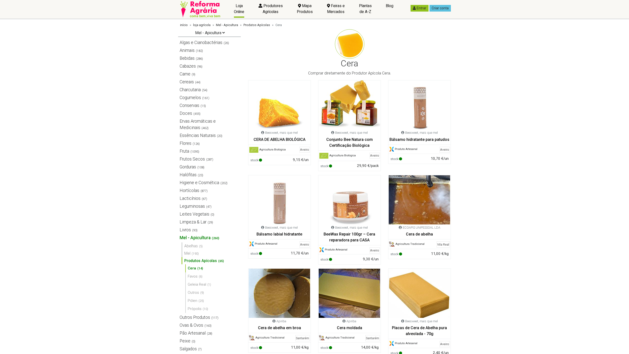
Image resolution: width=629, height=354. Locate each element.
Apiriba (281, 321)
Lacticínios (190, 198)
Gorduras (188, 166)
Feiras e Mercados (336, 8)
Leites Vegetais (194, 214)
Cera (192, 268)
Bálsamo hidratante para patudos (419, 139)
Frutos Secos (192, 159)
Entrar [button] (421, 8)
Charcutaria (190, 89)
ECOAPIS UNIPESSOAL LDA (421, 227)
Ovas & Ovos (191, 325)
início (184, 25)
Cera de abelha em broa (279, 327)
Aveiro (304, 149)
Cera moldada (349, 327)
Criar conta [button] (440, 8)
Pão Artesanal (193, 333)
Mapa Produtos (305, 8)
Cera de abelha (419, 234)
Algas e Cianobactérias (201, 42)
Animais (187, 50)
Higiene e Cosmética (199, 182)
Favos (193, 276)
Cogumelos (190, 97)
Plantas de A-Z (365, 8)
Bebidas (187, 58)
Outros (193, 292)
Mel (187, 253)
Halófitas (188, 174)
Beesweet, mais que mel (281, 132)
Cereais (187, 81)
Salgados (188, 348)
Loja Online (239, 8)
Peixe (185, 341)
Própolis (194, 309)
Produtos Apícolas (256, 25)
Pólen (192, 300)
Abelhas (191, 246)
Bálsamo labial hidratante (279, 234)
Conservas (189, 105)
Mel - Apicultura (227, 25)
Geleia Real (197, 284)
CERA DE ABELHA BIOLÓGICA (279, 139)
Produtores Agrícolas (272, 8)
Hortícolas (189, 190)
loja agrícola (202, 25)
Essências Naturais (198, 135)
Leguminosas (192, 206)
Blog (389, 5)
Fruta (184, 151)
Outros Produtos (195, 317)
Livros (185, 229)
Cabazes (188, 66)
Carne (185, 74)
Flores (185, 143)
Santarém (302, 338)
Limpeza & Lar (193, 222)
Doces (186, 113)
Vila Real (443, 244)
